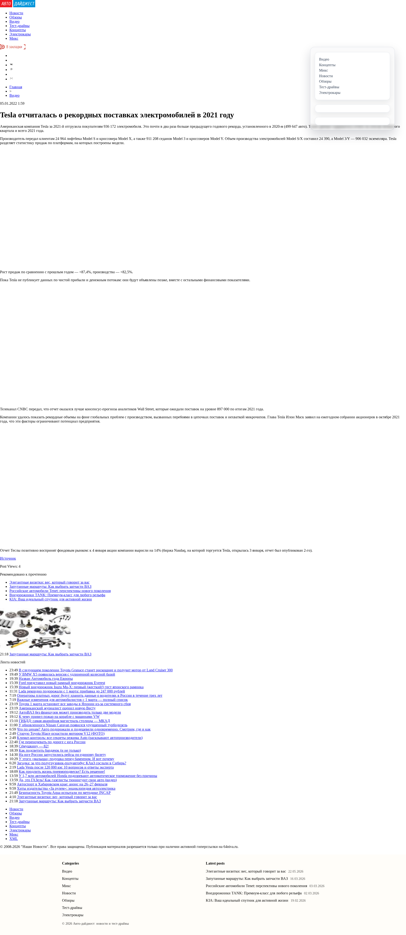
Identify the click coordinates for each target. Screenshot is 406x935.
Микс (13, 38)
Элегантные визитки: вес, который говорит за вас (49, 582)
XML (13, 839)
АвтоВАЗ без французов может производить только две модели (70, 712)
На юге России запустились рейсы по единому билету (62, 755)
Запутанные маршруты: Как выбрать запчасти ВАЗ (50, 587)
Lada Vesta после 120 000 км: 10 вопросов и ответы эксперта (65, 767)
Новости (16, 13)
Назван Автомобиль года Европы (46, 679)
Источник (8, 558)
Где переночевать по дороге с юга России (52, 742)
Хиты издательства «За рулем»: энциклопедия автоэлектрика (66, 788)
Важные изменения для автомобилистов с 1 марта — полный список (72, 700)
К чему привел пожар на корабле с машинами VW (59, 717)
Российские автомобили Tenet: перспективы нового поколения (60, 591)
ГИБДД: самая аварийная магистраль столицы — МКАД (64, 721)
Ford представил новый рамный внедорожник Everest (62, 683)
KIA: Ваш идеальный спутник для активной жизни (50, 599)
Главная (15, 87)
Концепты (17, 30)
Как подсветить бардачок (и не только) (50, 750)
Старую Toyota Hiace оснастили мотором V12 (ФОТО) (61, 733)
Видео (14, 21)
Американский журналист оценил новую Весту (57, 708)
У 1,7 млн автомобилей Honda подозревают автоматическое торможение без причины (88, 776)
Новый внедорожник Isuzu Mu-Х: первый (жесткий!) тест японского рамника (81, 687)
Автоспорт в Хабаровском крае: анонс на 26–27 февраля (62, 784)
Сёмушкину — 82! (34, 746)
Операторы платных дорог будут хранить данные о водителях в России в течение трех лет (89, 695)
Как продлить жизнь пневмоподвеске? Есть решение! (62, 771)
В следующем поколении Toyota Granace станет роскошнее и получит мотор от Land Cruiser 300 (96, 670)
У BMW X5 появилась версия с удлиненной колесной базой (67, 674)
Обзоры (15, 17)
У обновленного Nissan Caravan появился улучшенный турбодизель (73, 725)
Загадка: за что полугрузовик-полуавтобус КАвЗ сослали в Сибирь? (71, 763)
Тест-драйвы (19, 26)
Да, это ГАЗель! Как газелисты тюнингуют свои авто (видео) (68, 780)
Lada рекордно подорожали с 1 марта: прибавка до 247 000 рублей (72, 691)
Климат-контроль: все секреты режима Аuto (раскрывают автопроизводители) (80, 738)
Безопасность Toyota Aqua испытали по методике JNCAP (65, 793)
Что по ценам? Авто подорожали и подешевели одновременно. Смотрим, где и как (84, 729)
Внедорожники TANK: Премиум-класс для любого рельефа (57, 595)
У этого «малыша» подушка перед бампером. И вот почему (66, 759)
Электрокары (20, 34)
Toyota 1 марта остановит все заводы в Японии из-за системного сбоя (75, 704)
